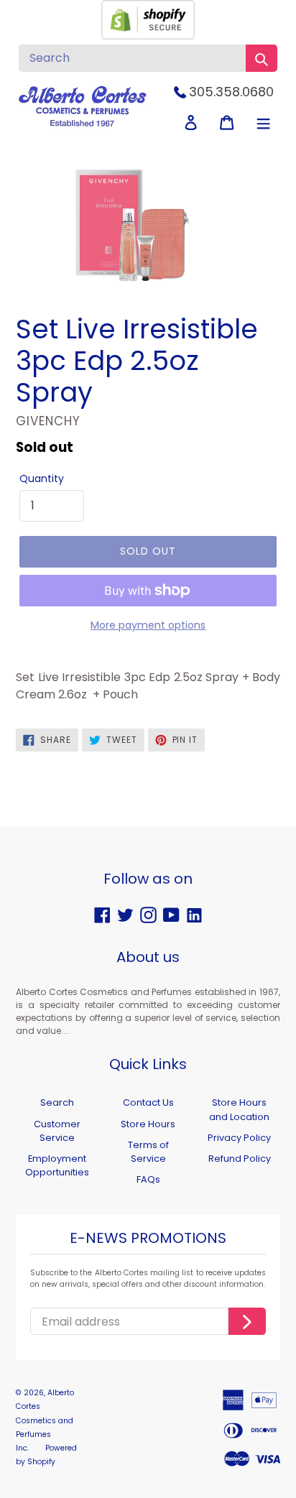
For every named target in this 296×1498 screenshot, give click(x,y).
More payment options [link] (148, 625)
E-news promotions (148, 1238)
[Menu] (263, 122)
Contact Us (148, 1102)
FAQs (148, 1179)
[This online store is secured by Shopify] (148, 35)
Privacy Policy (239, 1138)
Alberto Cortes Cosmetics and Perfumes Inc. (45, 1420)
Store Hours (148, 1124)
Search (57, 1102)
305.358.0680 (231, 92)
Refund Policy (239, 1158)
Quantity (41, 478)
